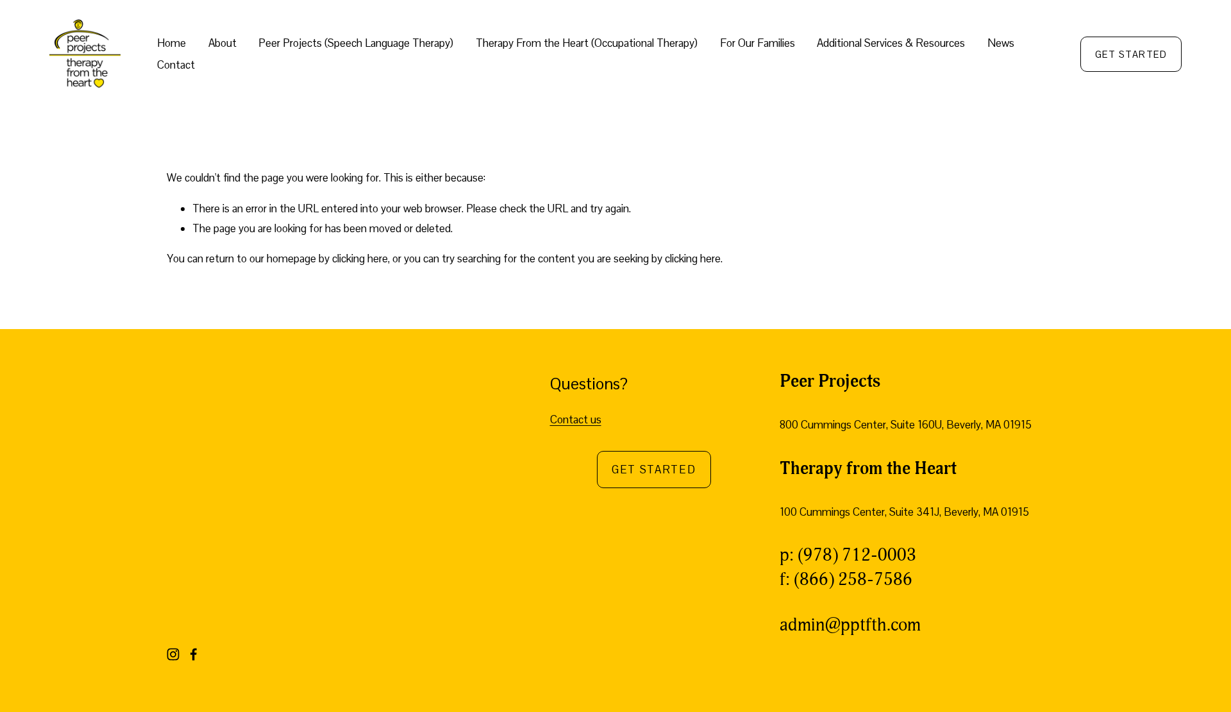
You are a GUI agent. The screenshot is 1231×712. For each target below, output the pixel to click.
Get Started (654, 469)
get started (1131, 54)
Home (171, 43)
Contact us (575, 419)
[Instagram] (173, 654)
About (222, 43)
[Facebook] (193, 654)
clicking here (360, 258)
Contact (176, 65)
